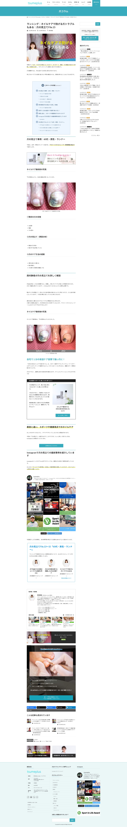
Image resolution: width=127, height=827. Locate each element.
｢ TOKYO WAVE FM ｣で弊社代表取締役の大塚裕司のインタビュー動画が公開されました (90, 130)
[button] (63, 415)
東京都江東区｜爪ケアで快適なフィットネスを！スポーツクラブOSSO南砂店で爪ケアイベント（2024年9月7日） (90, 60)
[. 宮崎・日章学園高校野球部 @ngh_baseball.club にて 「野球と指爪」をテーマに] (35, 490)
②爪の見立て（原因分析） (46, 99)
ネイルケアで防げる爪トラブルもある (49, 130)
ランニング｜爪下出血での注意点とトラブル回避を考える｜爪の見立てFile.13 (66, 721)
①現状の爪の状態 (44, 96)
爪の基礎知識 (55, 784)
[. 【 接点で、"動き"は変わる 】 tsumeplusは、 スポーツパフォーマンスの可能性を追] (51, 490)
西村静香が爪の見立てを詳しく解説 (48, 105)
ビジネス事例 (55, 794)
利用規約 (29, 804)
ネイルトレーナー (57, 791)
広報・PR (54, 803)
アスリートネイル (56, 780)
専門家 (54, 789)
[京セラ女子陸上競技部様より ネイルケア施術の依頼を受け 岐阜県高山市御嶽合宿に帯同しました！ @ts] (67, 507)
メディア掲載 (89, 74)
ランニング (43, 741)
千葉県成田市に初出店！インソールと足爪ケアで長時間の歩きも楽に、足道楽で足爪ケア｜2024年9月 (90, 69)
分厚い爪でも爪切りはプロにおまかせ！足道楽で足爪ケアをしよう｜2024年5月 (89, 121)
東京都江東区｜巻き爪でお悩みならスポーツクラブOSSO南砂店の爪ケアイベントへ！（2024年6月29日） (90, 96)
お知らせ (88, 49)
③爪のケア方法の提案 (45, 102)
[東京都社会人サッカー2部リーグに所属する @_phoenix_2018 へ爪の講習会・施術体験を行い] (67, 523)
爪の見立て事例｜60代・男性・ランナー (49, 91)
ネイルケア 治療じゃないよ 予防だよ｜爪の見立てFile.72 (34, 625)
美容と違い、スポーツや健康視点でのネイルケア (52, 113)
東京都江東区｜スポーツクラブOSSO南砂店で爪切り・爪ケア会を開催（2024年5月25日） (90, 112)
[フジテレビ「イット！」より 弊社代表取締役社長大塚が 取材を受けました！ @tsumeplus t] (51, 507)
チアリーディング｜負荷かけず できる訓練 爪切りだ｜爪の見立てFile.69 (45, 625)
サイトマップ (30, 811)
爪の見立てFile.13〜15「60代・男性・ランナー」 (52, 122)
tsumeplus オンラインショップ (57, 771)
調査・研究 (55, 798)
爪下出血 (49, 741)
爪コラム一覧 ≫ (95, 135)
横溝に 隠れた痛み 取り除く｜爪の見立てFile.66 (57, 625)
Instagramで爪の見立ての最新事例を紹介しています (53, 116)
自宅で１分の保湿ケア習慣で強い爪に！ (49, 110)
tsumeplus (42, 119)
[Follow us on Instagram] (37, 797)
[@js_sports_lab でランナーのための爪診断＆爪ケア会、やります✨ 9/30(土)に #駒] (35, 507)
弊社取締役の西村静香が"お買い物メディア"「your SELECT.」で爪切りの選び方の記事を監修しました (89, 78)
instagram (37, 741)
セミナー (55, 796)
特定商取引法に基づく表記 (32, 802)
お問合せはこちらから (51, 445)
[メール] (31, 797)
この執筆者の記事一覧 (69, 615)
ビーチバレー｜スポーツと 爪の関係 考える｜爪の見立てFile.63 (68, 625)
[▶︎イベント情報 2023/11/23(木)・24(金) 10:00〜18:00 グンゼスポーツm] (67, 490)
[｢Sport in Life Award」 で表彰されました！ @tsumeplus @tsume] (51, 523)
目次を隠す (58, 85)
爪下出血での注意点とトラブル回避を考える (50, 125)
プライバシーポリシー (32, 807)
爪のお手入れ (55, 782)
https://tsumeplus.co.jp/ (38, 787)
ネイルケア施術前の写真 (45, 93)
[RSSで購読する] (34, 797)
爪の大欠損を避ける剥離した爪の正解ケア (50, 127)
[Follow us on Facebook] (28, 797)
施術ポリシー (30, 809)
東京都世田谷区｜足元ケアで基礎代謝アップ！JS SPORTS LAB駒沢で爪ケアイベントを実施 (66, 730)
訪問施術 (88, 56)
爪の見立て (37, 622)
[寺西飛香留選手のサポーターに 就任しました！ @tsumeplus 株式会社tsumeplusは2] (35, 523)
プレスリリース (56, 810)
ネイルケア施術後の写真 (45, 107)
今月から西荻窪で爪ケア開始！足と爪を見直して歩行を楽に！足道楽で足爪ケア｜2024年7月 (90, 87)
